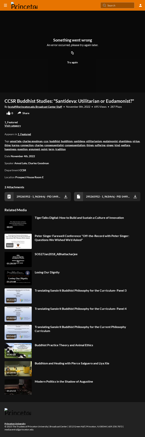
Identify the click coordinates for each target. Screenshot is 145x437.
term (51, 149)
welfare (125, 145)
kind (117, 145)
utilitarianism (94, 141)
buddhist (54, 141)
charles (39, 145)
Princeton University (15, 423)
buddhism (67, 141)
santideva (79, 141)
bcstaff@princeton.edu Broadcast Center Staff (35, 106)
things (90, 145)
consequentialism (75, 145)
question (22, 149)
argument (34, 149)
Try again (72, 62)
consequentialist (54, 145)
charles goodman (32, 141)
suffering (100, 145)
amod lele (15, 141)
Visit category (13, 125)
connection (27, 145)
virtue (136, 141)
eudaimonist (110, 141)
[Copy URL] (72, 53)
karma (15, 145)
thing (8, 145)
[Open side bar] (5, 5)
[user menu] (140, 5)
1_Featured (24, 134)
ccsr (46, 141)
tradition (60, 149)
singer (109, 145)
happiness (10, 149)
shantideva (125, 141)
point (44, 149)
